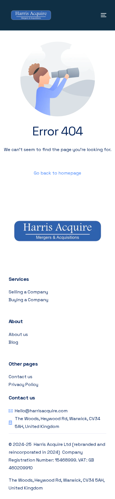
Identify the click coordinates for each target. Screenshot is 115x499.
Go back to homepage (57, 173)
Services (19, 279)
